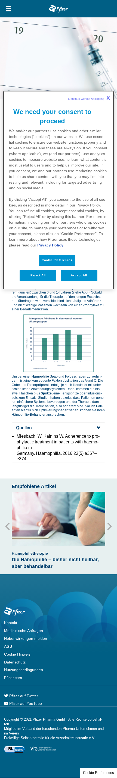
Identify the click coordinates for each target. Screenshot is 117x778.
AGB (8, 646)
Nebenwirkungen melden (25, 638)
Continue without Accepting (89, 98)
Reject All (38, 275)
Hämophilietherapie (30, 553)
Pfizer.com (13, 677)
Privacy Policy (50, 245)
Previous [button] (9, 526)
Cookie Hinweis (17, 654)
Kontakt (10, 622)
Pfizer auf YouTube (25, 703)
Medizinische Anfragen (23, 630)
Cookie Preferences (98, 773)
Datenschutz (15, 662)
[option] (58, 531)
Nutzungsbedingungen (23, 670)
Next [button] (108, 526)
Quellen (24, 427)
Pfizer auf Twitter (23, 696)
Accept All (79, 275)
